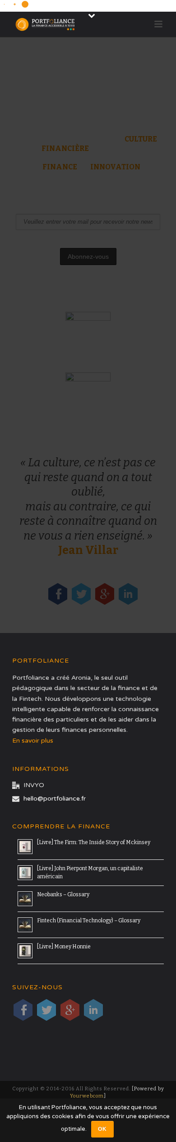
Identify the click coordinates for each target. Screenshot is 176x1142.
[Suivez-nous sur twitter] (46, 1010)
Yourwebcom (87, 1096)
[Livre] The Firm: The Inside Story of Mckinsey (93, 842)
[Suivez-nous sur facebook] (23, 1010)
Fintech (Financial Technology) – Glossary (88, 920)
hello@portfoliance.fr (54, 798)
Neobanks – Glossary (63, 894)
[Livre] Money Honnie (64, 946)
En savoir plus (33, 740)
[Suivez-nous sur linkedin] (93, 1010)
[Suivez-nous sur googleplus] (70, 1010)
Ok (102, 1129)
